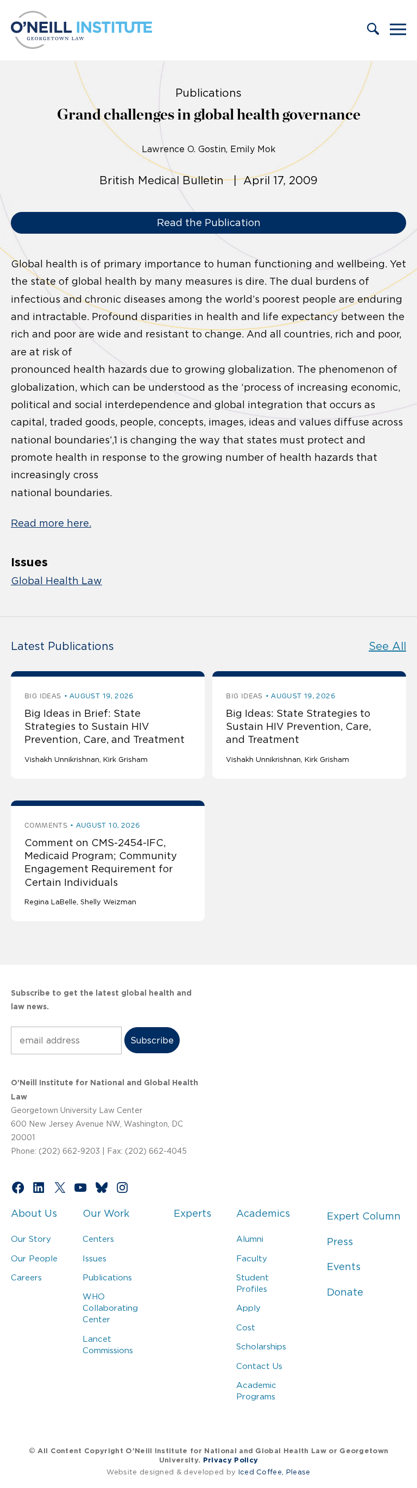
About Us (34, 1213)
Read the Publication (209, 222)
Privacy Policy (230, 1460)
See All (387, 646)
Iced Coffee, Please (274, 1472)
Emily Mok (253, 149)
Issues (94, 1258)
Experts (192, 1213)
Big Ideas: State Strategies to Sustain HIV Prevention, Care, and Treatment (298, 727)
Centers (98, 1238)
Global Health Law (56, 581)
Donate (345, 1292)
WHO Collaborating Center (110, 1308)
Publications (107, 1277)
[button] (373, 30)
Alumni (249, 1238)
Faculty (251, 1258)
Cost (245, 1327)
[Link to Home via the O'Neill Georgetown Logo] (81, 46)
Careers (26, 1277)
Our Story (31, 1238)
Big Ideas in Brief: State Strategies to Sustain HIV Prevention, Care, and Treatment (104, 727)
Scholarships (261, 1346)
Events (344, 1266)
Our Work (106, 1213)
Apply (248, 1307)
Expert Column (364, 1216)
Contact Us (259, 1366)
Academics (263, 1213)
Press (340, 1241)
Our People (34, 1258)
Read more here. (51, 523)
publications (208, 93)
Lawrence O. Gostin (184, 149)
